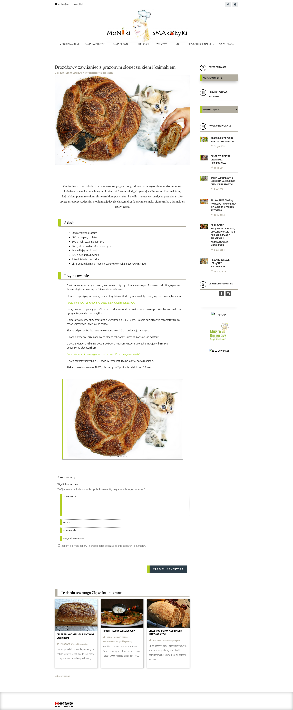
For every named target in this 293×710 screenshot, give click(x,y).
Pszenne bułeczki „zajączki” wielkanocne (220, 263)
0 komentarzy (107, 73)
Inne (177, 44)
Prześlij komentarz (168, 569)
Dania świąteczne (95, 44)
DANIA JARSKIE (114, 637)
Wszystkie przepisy (91, 73)
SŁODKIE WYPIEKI (74, 73)
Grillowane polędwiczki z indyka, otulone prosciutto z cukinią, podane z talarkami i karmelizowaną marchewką (223, 235)
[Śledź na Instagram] (228, 293)
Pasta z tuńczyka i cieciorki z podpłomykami (221, 159)
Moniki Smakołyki (70, 44)
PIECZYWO (65, 644)
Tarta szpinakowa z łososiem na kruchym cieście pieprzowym (223, 181)
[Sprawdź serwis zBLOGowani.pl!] (219, 350)
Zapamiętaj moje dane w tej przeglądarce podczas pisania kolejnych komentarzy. (104, 545)
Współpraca (226, 44)
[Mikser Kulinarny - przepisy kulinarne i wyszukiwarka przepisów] (219, 341)
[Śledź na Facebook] (221, 293)
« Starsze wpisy (62, 676)
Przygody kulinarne (199, 44)
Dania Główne (121, 44)
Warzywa (162, 44)
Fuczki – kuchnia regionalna (119, 630)
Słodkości (143, 44)
